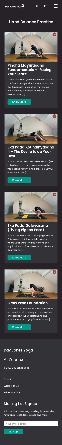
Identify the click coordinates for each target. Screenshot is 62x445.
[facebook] (5, 359)
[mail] (21, 359)
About (7, 379)
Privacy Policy (12, 392)
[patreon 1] (45, 5)
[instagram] (36, 6)
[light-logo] (14, 4)
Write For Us (11, 386)
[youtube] (16, 359)
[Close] (57, 192)
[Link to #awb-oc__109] (55, 6)
